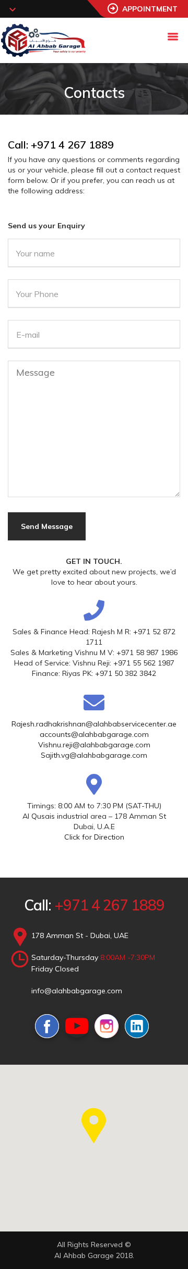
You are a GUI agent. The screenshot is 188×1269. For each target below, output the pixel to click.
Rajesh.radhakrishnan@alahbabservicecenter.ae (94, 724)
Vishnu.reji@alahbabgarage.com (94, 744)
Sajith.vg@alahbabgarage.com (94, 755)
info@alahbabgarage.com (76, 990)
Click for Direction (94, 837)
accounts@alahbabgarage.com (94, 734)
